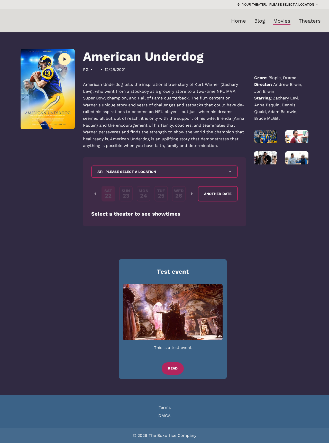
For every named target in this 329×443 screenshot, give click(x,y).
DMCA (164, 415)
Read (173, 368)
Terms (165, 407)
